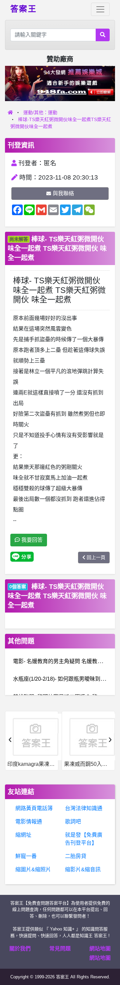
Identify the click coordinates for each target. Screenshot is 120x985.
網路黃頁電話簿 (34, 808)
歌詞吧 (73, 821)
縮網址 (23, 835)
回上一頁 (96, 557)
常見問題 (60, 948)
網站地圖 (100, 948)
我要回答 (31, 540)
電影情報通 (28, 821)
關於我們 (20, 948)
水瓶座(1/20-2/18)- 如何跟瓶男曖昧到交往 (62, 679)
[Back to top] (108, 956)
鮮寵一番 (26, 856)
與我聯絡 (63, 193)
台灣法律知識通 (83, 808)
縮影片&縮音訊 (83, 869)
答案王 (23, 8)
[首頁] (10, 112)
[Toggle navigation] (100, 9)
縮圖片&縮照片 (33, 869)
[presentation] (10, 739)
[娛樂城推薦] (60, 83)
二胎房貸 (75, 856)
